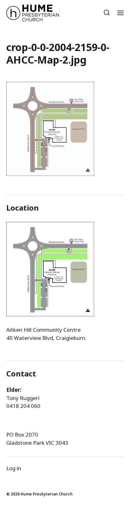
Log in (13, 468)
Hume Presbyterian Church (47, 494)
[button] (107, 12)
